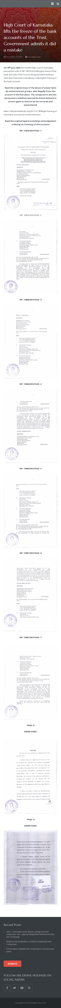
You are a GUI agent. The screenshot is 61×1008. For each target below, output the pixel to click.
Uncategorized (34, 57)
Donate (12, 963)
